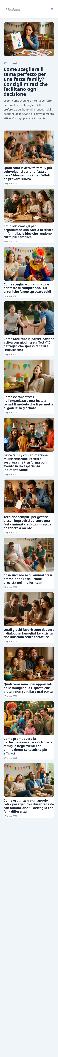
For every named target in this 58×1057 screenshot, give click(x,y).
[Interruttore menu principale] (52, 9)
